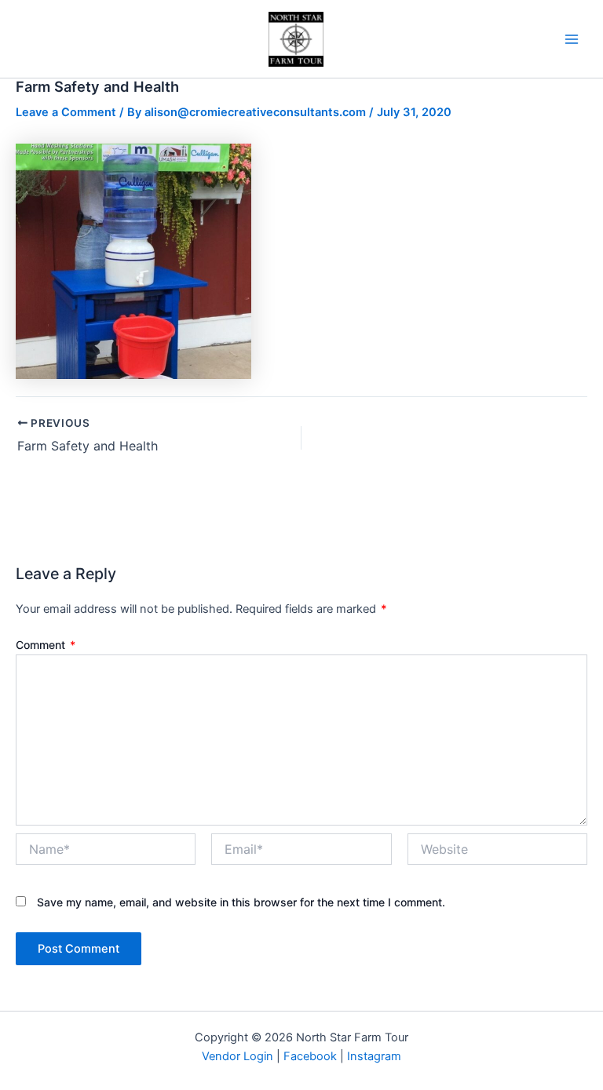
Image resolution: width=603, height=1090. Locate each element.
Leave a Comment (66, 112)
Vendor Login (237, 1056)
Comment (45, 644)
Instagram (374, 1056)
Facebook (310, 1056)
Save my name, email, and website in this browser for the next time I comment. (241, 902)
